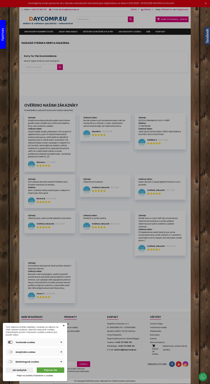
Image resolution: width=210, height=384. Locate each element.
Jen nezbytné (19, 370)
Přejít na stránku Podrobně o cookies (35, 375)
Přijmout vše (50, 370)
